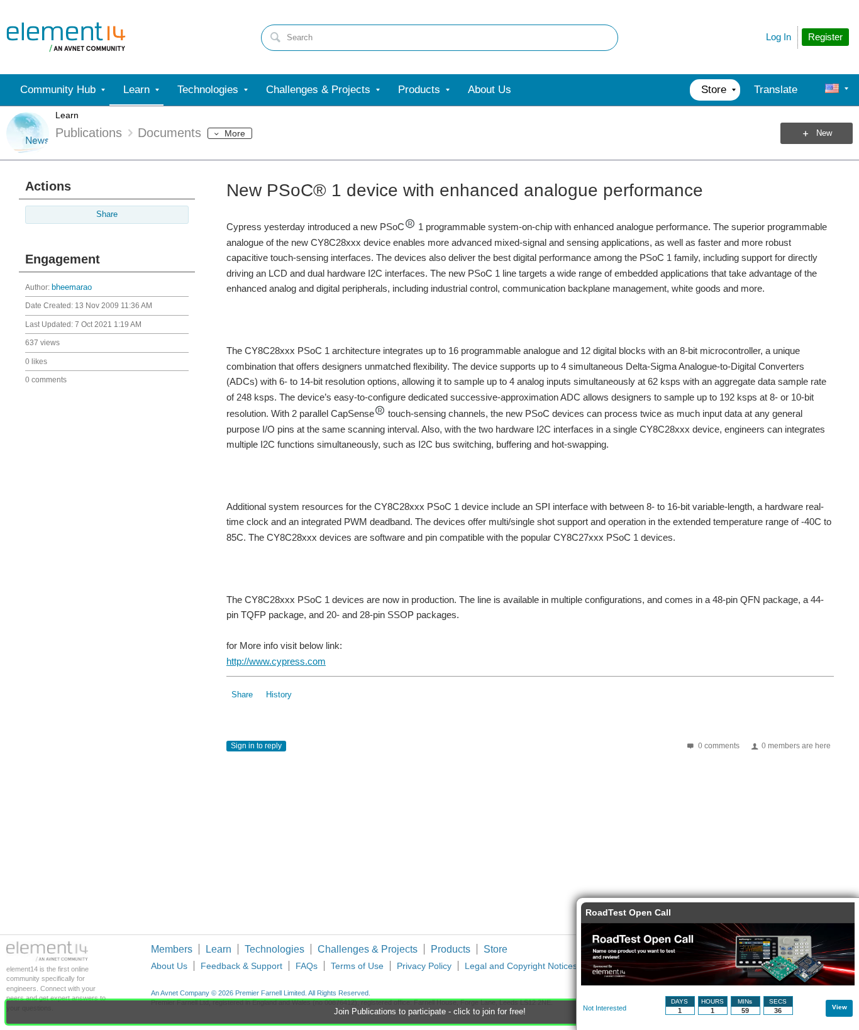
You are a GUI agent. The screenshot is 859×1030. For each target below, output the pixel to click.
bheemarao (72, 287)
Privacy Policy (424, 966)
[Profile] (832, 90)
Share (107, 214)
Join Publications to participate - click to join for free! (430, 1011)
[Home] (66, 37)
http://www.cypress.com (276, 661)
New (824, 133)
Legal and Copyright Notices (521, 966)
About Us (169, 966)
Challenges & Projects (368, 949)
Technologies (274, 949)
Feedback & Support (241, 966)
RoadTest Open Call (628, 912)
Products (450, 949)
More (234, 133)
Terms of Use (357, 966)
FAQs (307, 966)
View (839, 1007)
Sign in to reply (256, 745)
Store (495, 949)
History (279, 694)
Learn (67, 115)
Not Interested (604, 1008)
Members (171, 949)
